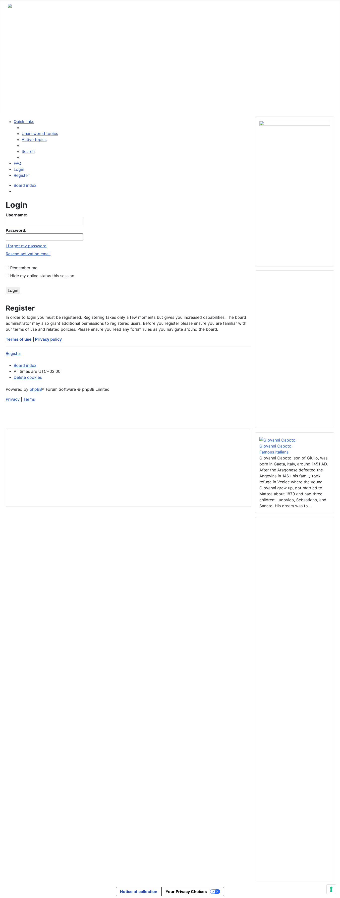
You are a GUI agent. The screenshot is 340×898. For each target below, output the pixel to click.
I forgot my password (26, 245)
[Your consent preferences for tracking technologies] (331, 889)
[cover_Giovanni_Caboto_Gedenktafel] (277, 439)
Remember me (23, 267)
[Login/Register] (195, 103)
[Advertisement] (170, 56)
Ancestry (94, 103)
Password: (16, 230)
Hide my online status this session (41, 275)
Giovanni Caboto (275, 446)
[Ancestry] (107, 103)
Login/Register (177, 103)
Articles (62, 103)
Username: (16, 214)
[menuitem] (40, 133)
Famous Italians (273, 451)
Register (13, 353)
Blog (123, 103)
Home (18, 103)
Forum (39, 103)
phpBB (36, 389)
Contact (145, 103)
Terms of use (19, 339)
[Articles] (73, 103)
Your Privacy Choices (186, 891)
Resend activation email (28, 253)
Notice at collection (138, 891)
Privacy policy (48, 339)
